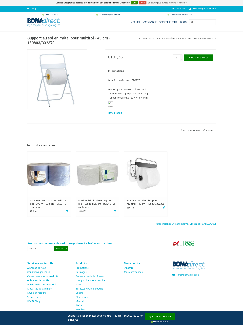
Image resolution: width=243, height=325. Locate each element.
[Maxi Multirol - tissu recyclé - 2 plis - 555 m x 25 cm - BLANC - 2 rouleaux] (97, 173)
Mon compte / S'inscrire (204, 8)
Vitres (79, 284)
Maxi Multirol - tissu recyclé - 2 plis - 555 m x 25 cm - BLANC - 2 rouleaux (96, 204)
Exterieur (80, 309)
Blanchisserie (83, 297)
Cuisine (79, 292)
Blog (183, 22)
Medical (80, 301)
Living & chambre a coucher (91, 280)
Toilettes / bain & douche (89, 288)
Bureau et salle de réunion (90, 276)
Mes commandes (133, 272)
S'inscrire (128, 267)
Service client (168, 22)
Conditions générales (38, 272)
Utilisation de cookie (38, 280)
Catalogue (150, 22)
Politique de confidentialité (41, 284)
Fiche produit (115, 112)
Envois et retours (36, 292)
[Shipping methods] (184, 243)
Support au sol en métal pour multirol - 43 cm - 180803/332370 (182, 38)
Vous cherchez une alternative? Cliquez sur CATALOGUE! (186, 223)
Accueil (136, 22)
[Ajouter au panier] (67, 210)
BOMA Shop (33, 301)
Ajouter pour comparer (192, 130)
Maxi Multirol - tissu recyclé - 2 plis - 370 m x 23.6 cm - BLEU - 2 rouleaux (48, 204)
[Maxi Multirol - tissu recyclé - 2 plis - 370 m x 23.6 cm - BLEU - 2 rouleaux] (49, 173)
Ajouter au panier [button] (160, 316)
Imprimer (208, 130)
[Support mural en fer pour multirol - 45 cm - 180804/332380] (145, 173)
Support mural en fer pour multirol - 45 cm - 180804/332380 (145, 202)
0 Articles (180, 8)
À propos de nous (36, 267)
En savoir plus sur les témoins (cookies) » (167, 3)
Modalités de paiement (39, 288)
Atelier (79, 305)
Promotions (82, 267)
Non (143, 3)
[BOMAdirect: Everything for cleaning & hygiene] (43, 21)
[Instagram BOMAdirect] (213, 243)
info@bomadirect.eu (188, 274)
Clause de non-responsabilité (42, 276)
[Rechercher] (191, 22)
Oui (134, 3)
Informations (116, 70)
